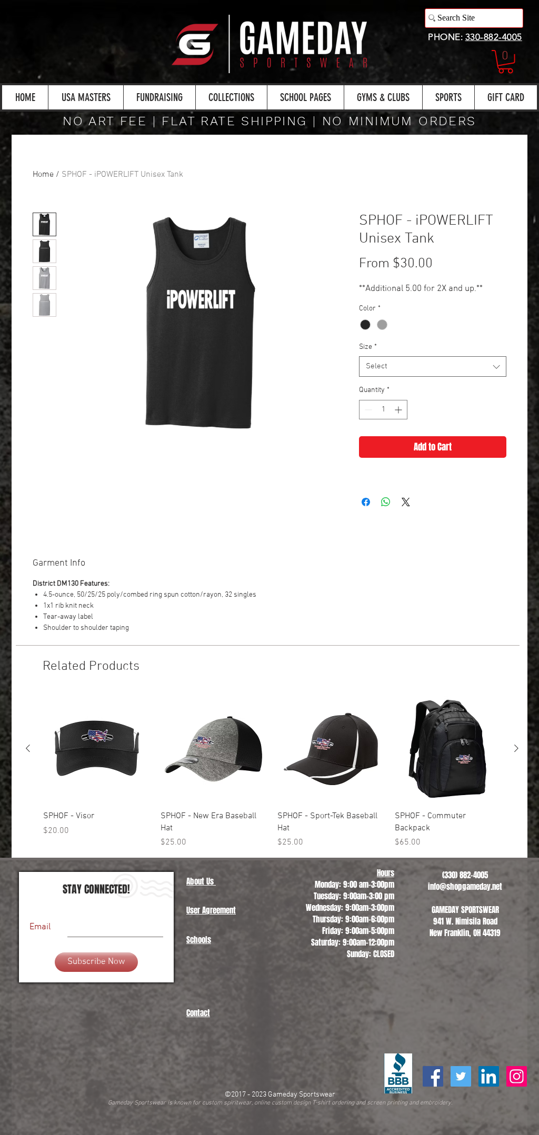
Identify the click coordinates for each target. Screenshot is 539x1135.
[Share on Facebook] (366, 529)
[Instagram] (516, 1103)
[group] (272, 799)
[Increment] (399, 437)
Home (43, 174)
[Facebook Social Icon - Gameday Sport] (433, 1103)
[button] (506, 62)
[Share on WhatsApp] (386, 529)
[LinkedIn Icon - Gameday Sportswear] (488, 1103)
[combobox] (432, 394)
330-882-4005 (493, 37)
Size (368, 374)
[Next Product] (516, 775)
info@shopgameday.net (465, 914)
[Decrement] (367, 437)
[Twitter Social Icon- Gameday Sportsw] (461, 1103)
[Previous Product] (28, 775)
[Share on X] (406, 529)
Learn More (399, 293)
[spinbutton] (383, 437)
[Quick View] (96, 776)
